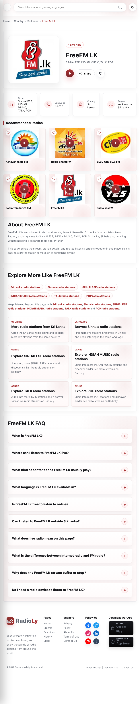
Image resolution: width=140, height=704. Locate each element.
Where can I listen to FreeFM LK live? (40, 453)
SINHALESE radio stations (98, 287)
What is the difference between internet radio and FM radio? (58, 555)
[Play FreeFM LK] (70, 73)
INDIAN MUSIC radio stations (29, 295)
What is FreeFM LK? (27, 436)
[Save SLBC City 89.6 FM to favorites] (99, 133)
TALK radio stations (66, 295)
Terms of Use (71, 636)
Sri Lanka (32, 21)
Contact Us (70, 640)
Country (19, 21)
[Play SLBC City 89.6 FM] (115, 143)
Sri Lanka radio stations (25, 287)
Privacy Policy (93, 667)
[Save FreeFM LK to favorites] (101, 73)
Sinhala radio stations (61, 287)
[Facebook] (88, 625)
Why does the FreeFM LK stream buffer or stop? (49, 572)
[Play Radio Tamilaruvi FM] (24, 189)
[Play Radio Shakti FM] (70, 143)
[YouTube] (88, 641)
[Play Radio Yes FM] (115, 189)
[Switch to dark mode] (133, 7)
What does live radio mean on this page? (43, 538)
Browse (48, 627)
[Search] (120, 7)
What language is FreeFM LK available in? (44, 487)
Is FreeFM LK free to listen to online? (40, 504)
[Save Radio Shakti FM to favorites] (54, 133)
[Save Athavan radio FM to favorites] (8, 133)
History (48, 636)
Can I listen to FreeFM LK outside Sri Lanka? (46, 521)
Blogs (47, 640)
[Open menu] (7, 7)
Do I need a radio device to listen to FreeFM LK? (48, 590)
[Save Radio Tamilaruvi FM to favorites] (8, 179)
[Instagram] (88, 633)
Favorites (49, 632)
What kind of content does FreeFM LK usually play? (51, 470)
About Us (68, 632)
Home (6, 21)
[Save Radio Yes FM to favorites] (99, 179)
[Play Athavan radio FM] (24, 143)
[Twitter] (96, 625)
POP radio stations (98, 295)
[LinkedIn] (96, 633)
